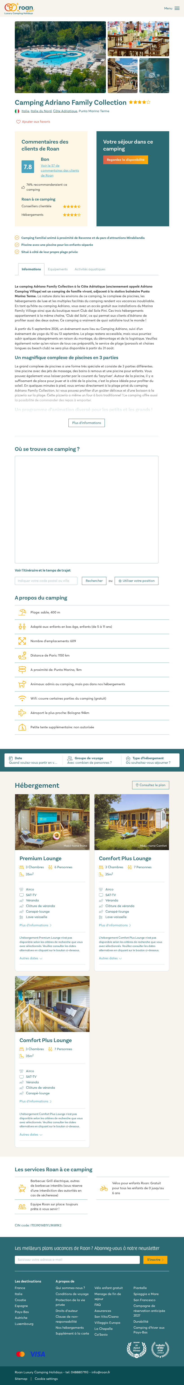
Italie (25, 111)
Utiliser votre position (139, 581)
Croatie (20, 1300)
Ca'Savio (101, 1335)
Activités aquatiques (90, 269)
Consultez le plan (152, 785)
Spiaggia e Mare (146, 1294)
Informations (31, 269)
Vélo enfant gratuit (108, 1288)
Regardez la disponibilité (126, 160)
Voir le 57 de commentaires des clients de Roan (60, 170)
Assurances (102, 1311)
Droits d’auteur (67, 1311)
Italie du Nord (41, 111)
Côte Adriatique (65, 111)
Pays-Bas (22, 1312)
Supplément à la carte (72, 1333)
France (20, 1288)
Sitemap (21, 1378)
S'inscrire (153, 1260)
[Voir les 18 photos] (60, 57)
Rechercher (94, 581)
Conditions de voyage (72, 1294)
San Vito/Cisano (106, 1317)
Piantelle (140, 1288)
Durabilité (141, 1322)
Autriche (21, 1318)
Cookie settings (46, 1378)
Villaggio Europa (107, 1323)
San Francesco (145, 1300)
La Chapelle (103, 1329)
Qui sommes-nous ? (70, 1288)
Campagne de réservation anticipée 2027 (149, 1310)
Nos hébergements (70, 1328)
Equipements (58, 269)
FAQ (97, 1305)
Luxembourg (24, 1324)
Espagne (21, 1306)
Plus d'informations (86, 423)
